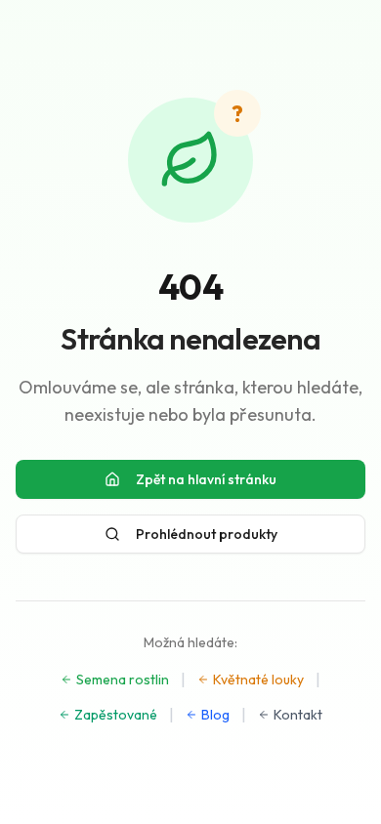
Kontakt (298, 714)
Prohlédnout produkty (206, 534)
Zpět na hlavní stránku (206, 479)
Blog (215, 714)
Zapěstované (115, 714)
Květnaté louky (258, 679)
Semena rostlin (122, 679)
